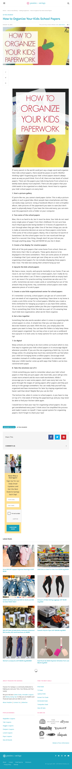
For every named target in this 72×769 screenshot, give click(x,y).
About (4, 762)
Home (4, 10)
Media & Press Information (60, 743)
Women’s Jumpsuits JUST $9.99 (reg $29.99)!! (17, 661)
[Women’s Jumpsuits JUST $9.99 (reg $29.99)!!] (19, 647)
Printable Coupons (28, 695)
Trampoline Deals (42, 704)
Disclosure (28, 762)
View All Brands (7, 740)
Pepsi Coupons (7, 736)
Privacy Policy (7, 764)
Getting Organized (24, 10)
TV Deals (40, 690)
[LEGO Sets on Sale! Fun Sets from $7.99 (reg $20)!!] (53, 556)
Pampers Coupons (8, 729)
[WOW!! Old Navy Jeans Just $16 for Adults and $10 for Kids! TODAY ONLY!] (19, 586)
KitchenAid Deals (42, 701)
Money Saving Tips (11, 697)
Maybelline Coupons (9, 718)
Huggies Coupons (8, 726)
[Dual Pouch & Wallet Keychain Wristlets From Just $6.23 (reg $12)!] (53, 647)
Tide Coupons (7, 722)
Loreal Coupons (7, 733)
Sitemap (16, 764)
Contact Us (16, 702)
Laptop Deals (41, 694)
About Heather (7, 702)
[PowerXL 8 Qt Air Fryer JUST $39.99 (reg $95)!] (53, 617)
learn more (62, 24)
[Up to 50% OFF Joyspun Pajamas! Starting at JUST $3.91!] (19, 556)
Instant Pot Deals (42, 697)
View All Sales (41, 708)
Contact (11, 762)
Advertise (24, 702)
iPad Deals (40, 687)
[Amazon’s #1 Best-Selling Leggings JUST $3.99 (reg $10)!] (53, 586)
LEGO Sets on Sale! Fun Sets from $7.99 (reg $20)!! (53, 569)
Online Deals (18, 695)
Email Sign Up (19, 762)
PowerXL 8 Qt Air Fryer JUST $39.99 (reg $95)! (51, 630)
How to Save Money (13, 10)
